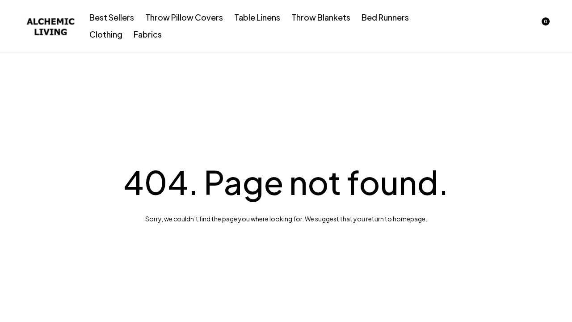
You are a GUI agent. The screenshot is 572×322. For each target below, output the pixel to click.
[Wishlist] (517, 26)
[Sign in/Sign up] (494, 26)
